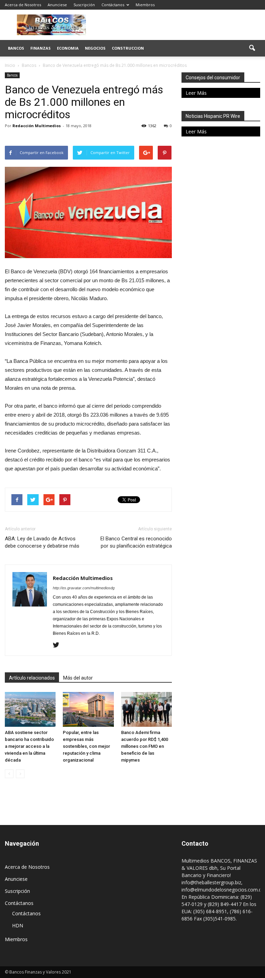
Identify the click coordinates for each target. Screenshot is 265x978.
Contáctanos (112, 4)
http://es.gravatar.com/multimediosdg (84, 588)
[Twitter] (58, 645)
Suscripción (84, 4)
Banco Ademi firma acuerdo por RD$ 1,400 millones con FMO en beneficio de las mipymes (144, 746)
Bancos (16, 48)
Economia (68, 48)
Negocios (95, 48)
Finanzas (40, 48)
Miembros (145, 4)
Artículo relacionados (32, 678)
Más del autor (78, 678)
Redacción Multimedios (36, 125)
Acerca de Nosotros (23, 4)
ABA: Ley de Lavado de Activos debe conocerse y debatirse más (42, 542)
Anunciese (57, 4)
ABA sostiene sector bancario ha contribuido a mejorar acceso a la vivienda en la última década (29, 746)
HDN (17, 925)
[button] (252, 48)
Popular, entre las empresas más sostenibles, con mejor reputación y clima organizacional (86, 746)
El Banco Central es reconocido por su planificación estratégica (136, 542)
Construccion (128, 48)
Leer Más (196, 93)
